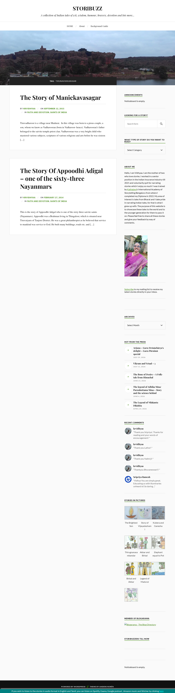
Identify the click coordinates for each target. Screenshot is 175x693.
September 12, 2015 (54, 108)
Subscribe (129, 289)
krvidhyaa (29, 108)
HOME (70, 26)
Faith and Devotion (38, 112)
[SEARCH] (161, 124)
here (161, 691)
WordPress (79, 687)
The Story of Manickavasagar (60, 97)
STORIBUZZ (87, 8)
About (82, 26)
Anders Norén (106, 687)
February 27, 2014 (54, 197)
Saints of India (58, 112)
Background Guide (99, 26)
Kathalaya (132, 189)
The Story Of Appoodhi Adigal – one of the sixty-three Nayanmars (61, 178)
